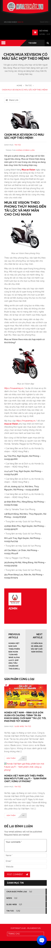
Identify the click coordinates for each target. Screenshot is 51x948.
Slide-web (19, 726)
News (9, 898)
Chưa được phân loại (16, 892)
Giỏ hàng (43, 31)
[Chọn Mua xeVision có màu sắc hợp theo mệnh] (25, 120)
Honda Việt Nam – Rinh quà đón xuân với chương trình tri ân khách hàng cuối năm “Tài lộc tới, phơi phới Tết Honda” (25, 716)
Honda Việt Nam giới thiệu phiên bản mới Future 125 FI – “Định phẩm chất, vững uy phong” (25, 778)
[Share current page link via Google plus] (12, 96)
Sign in (20, 22)
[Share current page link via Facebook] (6, 96)
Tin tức (17, 145)
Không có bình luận (25, 150)
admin (12, 608)
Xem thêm (11, 758)
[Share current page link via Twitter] (9, 96)
